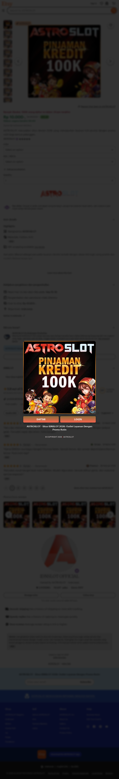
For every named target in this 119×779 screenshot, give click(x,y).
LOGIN (78, 419)
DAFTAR (41, 419)
